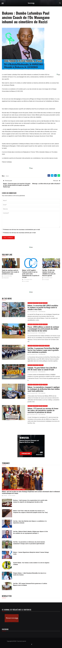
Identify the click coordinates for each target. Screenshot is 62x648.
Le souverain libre (7, 276)
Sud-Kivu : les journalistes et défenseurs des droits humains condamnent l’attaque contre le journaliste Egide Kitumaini (29, 542)
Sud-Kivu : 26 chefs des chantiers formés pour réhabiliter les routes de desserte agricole (48, 272)
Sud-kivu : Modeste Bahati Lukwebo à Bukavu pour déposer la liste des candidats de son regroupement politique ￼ (30, 532)
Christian (5, 495)
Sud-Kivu (45, 324)
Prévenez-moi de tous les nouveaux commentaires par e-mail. (21, 229)
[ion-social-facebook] (31, 644)
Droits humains (17, 489)
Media (40, 324)
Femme (23, 489)
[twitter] (52, 175)
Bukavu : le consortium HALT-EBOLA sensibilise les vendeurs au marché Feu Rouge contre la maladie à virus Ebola (43, 307)
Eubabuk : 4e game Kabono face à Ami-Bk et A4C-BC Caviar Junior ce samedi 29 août (42, 368)
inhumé (7, 176)
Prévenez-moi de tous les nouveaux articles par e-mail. (19, 232)
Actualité (35, 324)
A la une (30, 324)
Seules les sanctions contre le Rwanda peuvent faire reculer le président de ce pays (10, 272)
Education (41, 345)
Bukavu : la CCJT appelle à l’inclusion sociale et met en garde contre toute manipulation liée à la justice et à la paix (30, 273)
